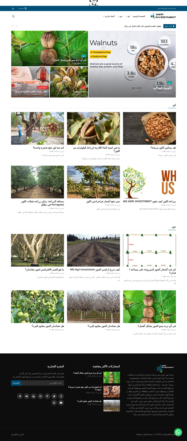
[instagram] (40, 396)
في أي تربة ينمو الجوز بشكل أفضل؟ (69, 60)
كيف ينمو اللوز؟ (79, 91)
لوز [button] (128, 16)
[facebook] (61, 396)
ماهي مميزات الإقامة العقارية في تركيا (31, 91)
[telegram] (20, 396)
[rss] (54, 403)
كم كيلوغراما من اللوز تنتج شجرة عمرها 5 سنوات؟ (85, 388)
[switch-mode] (13, 8)
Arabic (22, 8)
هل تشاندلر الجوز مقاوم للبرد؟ (104, 326)
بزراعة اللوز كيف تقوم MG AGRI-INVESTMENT (149, 201)
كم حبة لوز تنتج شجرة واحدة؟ (48, 147)
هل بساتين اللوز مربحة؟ (163, 147)
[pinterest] (47, 396)
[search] (13, 16)
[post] (132, 64)
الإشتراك (16, 383)
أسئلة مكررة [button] (110, 16)
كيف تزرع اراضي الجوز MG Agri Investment (95, 269)
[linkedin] (34, 396)
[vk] (27, 396)
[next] (16, 26)
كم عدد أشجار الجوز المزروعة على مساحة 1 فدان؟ (152, 271)
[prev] (12, 26)
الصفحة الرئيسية (139, 16)
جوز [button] (121, 16)
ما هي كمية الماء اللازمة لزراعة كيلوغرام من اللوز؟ (96, 149)
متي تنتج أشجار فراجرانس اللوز (103, 201)
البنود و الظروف (17, 434)
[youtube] (61, 403)
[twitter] (54, 396)
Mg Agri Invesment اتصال (166, 8)
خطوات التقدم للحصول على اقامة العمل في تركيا (143, 26)
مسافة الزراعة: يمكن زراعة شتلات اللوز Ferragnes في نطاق (42, 203)
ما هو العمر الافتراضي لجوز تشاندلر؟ (44, 269)
